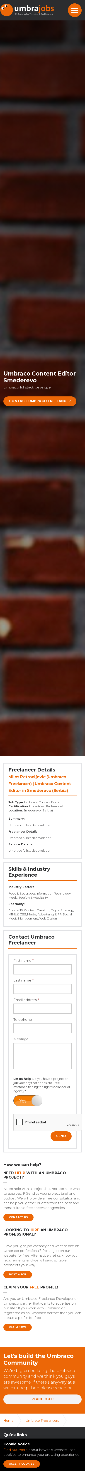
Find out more (15, 1450)
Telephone (22, 1019)
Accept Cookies (21, 1463)
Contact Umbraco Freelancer (40, 401)
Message (21, 1039)
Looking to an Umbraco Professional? (35, 1232)
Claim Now (17, 1327)
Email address (26, 1000)
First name (23, 960)
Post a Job (17, 1274)
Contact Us (18, 1217)
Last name (23, 980)
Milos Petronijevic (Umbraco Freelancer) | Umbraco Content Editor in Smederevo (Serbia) (39, 783)
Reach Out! (43, 1399)
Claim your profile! (30, 1287)
